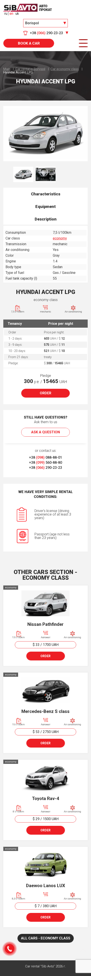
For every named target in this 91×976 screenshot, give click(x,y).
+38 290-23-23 (45, 468)
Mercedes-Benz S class (45, 711)
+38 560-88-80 (45, 462)
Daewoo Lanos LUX (45, 885)
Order (45, 393)
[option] (45, 133)
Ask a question (45, 432)
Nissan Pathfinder (45, 624)
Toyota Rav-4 (45, 798)
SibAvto (27, 7)
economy (60, 238)
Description (46, 219)
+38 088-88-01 (45, 457)
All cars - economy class (45, 938)
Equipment (45, 206)
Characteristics (45, 194)
